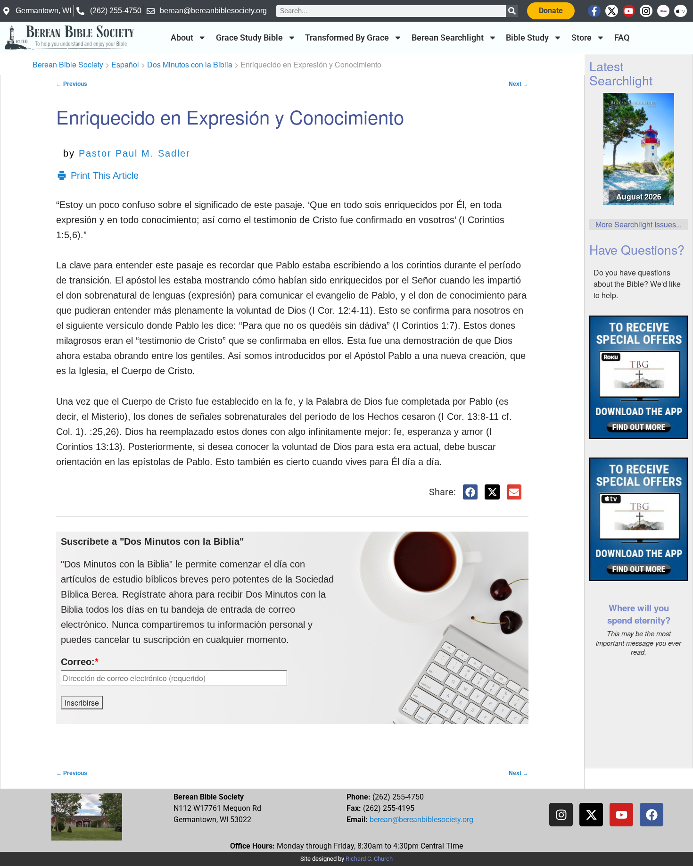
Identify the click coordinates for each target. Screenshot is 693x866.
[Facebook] (651, 814)
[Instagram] (646, 11)
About (182, 37)
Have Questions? (637, 249)
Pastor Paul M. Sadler (134, 153)
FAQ (621, 37)
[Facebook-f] (594, 11)
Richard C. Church (369, 858)
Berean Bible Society (68, 64)
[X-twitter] (611, 11)
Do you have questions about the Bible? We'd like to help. (637, 283)
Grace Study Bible (249, 37)
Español (125, 64)
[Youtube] (629, 11)
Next (518, 84)
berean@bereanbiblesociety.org (421, 819)
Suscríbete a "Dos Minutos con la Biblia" (152, 541)
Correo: (80, 662)
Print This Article (105, 175)
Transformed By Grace (347, 37)
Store (581, 37)
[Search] (512, 11)
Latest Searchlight (620, 73)
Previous (71, 84)
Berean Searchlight (448, 37)
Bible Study (527, 37)
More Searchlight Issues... (638, 224)
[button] (470, 492)
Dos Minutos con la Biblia (189, 64)
